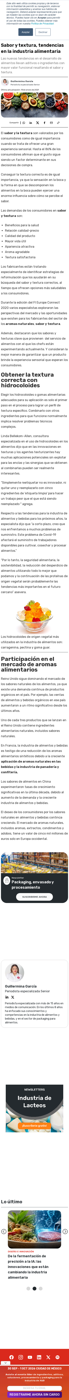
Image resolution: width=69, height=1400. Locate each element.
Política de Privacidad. (42, 23)
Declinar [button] (43, 32)
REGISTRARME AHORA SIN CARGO (35, 1394)
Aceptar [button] (26, 32)
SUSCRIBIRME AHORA (34, 897)
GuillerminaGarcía (22, 81)
